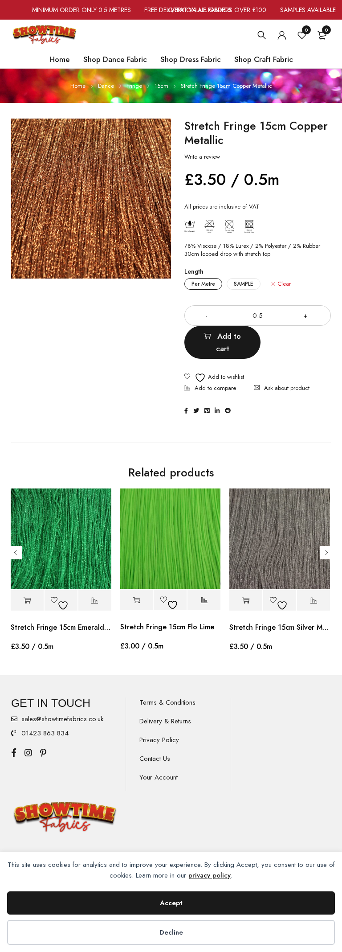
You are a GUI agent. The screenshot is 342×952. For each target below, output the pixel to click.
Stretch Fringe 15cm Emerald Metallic (61, 627)
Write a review (202, 157)
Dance (106, 86)
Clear (284, 284)
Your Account (158, 777)
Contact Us (154, 758)
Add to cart (228, 342)
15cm (161, 86)
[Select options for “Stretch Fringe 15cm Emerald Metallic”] (27, 600)
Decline (171, 932)
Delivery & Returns (165, 721)
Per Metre (203, 284)
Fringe (134, 86)
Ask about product (286, 388)
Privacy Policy (159, 740)
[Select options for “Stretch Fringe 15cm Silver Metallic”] (245, 600)
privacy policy (209, 875)
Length (194, 271)
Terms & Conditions (167, 702)
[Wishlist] (214, 377)
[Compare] (210, 388)
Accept (171, 903)
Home (78, 86)
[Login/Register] (282, 35)
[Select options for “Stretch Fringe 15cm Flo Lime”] (136, 600)
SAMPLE (243, 284)
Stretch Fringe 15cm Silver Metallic (279, 627)
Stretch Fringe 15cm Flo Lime (167, 627)
